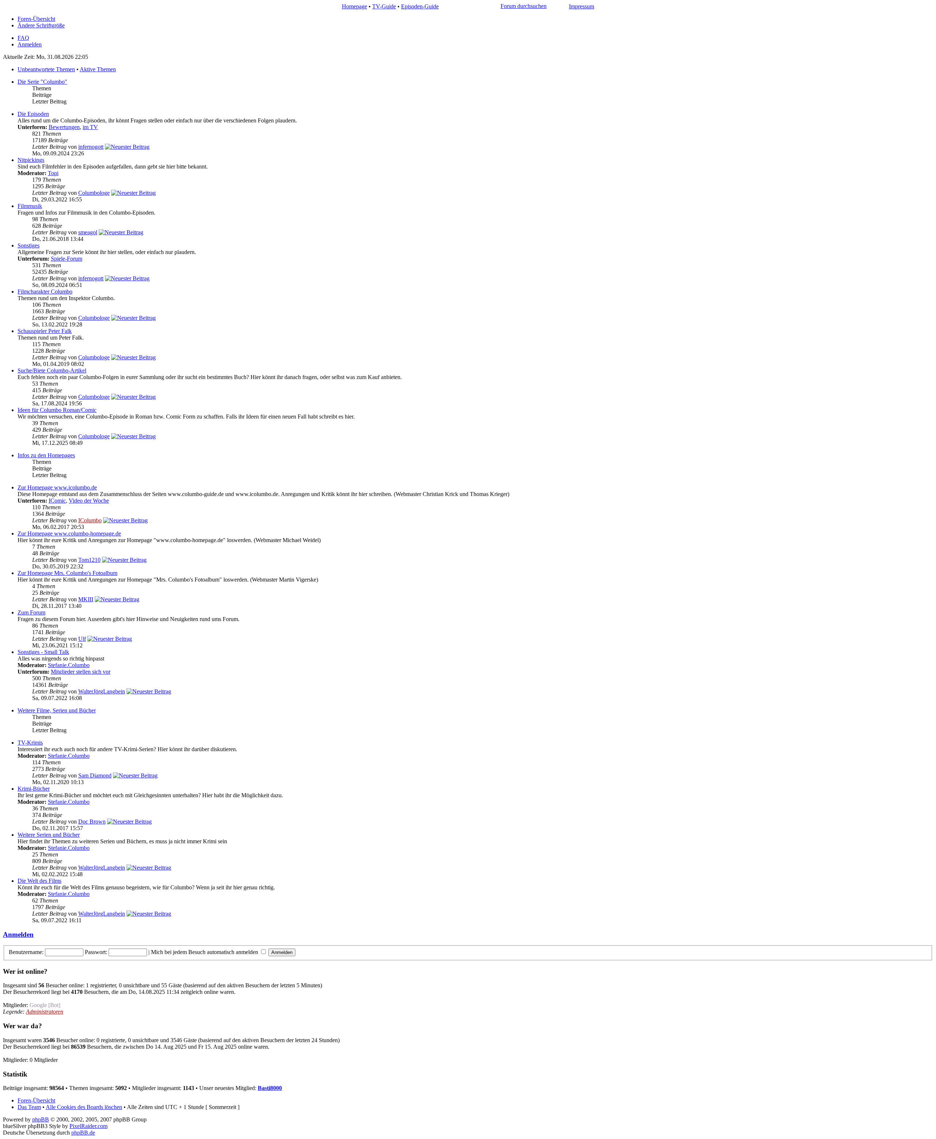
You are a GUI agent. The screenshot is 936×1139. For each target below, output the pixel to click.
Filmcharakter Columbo (45, 291)
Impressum (581, 6)
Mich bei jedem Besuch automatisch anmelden (205, 952)
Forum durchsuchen (524, 6)
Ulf (82, 639)
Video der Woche (89, 500)
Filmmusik (30, 206)
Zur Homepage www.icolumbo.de (57, 487)
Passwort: (96, 952)
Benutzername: (26, 952)
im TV (90, 127)
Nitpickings (31, 160)
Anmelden (30, 44)
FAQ (23, 38)
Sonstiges (28, 245)
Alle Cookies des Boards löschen (84, 1107)
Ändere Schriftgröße (41, 25)
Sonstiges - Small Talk (43, 652)
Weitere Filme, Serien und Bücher (57, 710)
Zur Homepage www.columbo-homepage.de (69, 533)
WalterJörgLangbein (101, 691)
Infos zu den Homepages (46, 455)
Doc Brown (92, 821)
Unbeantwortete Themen (46, 69)
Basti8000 (270, 1088)
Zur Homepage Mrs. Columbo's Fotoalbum (67, 573)
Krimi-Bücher (34, 789)
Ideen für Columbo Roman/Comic (57, 410)
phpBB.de (83, 1132)
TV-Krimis (30, 742)
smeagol (87, 232)
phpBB (40, 1119)
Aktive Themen (98, 69)
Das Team (29, 1107)
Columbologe (94, 193)
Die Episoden (33, 114)
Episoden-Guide (420, 6)
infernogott (90, 147)
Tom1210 (89, 560)
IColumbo (90, 520)
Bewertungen (64, 127)
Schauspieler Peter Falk (45, 331)
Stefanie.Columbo (69, 665)
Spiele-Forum (66, 259)
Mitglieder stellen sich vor (80, 672)
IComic (57, 500)
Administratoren (44, 1012)
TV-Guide (384, 6)
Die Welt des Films (39, 881)
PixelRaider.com (88, 1126)
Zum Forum (31, 612)
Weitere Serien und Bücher (49, 835)
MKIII (85, 599)
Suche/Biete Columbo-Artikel (52, 370)
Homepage (354, 6)
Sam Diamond (95, 775)
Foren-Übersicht (36, 19)
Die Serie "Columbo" (42, 82)
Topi (53, 173)
